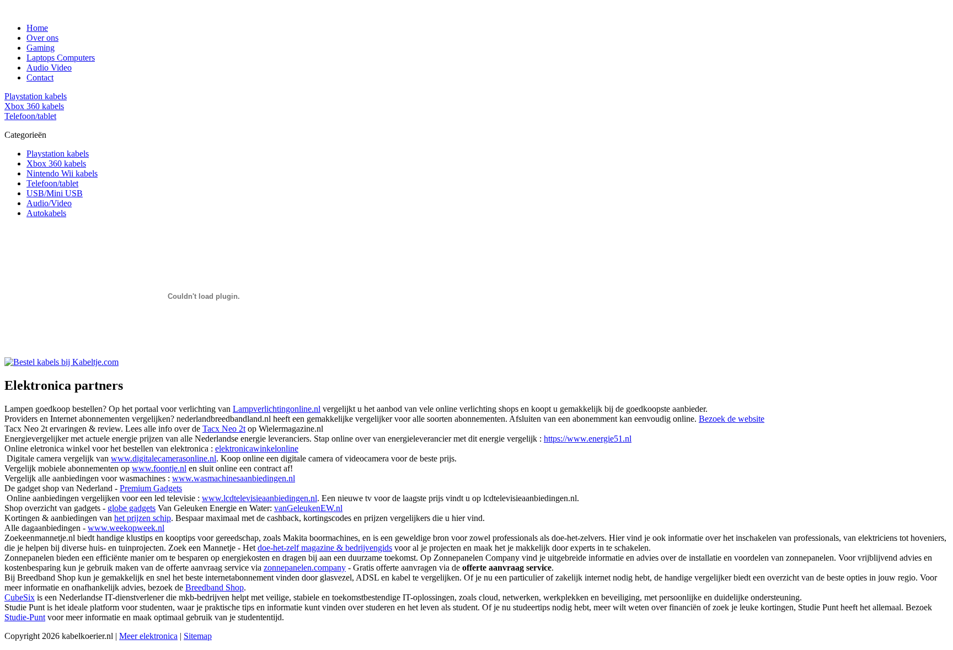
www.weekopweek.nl (126, 528)
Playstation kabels (57, 153)
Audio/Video (49, 203)
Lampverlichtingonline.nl (276, 408)
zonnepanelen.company (305, 567)
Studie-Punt (24, 617)
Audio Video (49, 67)
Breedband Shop (214, 587)
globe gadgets (132, 508)
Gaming (40, 47)
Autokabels (46, 213)
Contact (39, 77)
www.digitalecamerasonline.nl (163, 458)
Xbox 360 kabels (56, 163)
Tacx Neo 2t (223, 428)
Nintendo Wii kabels (62, 173)
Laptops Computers (60, 57)
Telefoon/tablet (52, 183)
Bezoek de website (731, 418)
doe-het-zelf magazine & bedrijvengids (325, 547)
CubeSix (19, 597)
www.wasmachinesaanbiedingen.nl (233, 478)
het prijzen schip (142, 518)
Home (37, 28)
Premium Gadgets (151, 488)
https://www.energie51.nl (587, 438)
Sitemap (198, 636)
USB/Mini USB (54, 193)
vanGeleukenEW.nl (308, 508)
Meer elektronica (148, 636)
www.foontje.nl (159, 468)
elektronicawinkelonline (256, 448)
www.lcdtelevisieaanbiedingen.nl (259, 498)
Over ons (42, 37)
